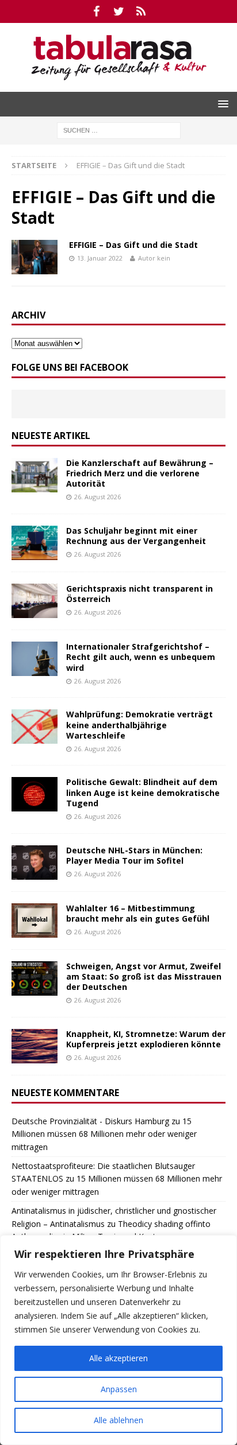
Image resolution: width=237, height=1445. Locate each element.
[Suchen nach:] (119, 129)
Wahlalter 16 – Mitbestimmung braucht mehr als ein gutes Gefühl (137, 913)
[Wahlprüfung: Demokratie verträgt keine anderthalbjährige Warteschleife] (35, 726)
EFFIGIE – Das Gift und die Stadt (133, 244)
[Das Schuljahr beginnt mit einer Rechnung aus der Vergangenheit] (35, 543)
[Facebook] (96, 11)
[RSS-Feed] (141, 11)
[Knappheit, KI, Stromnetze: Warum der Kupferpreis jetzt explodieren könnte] (35, 1046)
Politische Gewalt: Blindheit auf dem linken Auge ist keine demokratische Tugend (143, 792)
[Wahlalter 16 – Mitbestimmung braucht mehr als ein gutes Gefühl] (35, 920)
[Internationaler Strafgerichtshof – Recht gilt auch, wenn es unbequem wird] (35, 659)
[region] (118, 1340)
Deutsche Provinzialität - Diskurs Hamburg (90, 1121)
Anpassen (119, 1389)
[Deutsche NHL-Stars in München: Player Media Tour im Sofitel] (35, 862)
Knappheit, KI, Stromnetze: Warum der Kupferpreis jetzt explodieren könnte (145, 1039)
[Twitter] (119, 11)
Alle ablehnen (118, 1420)
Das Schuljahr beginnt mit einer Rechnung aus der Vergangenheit (136, 535)
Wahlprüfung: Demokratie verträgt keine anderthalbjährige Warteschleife (139, 724)
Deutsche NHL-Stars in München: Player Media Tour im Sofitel (134, 855)
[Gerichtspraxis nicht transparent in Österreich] (35, 601)
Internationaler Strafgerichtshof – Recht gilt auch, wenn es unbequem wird (140, 657)
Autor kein (154, 258)
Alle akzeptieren (118, 1358)
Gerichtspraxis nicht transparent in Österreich (139, 593)
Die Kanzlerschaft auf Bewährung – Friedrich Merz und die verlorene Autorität (139, 473)
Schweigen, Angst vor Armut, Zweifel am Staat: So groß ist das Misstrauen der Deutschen (143, 976)
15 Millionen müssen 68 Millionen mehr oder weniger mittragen (104, 1134)
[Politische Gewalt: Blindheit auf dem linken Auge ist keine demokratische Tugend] (35, 794)
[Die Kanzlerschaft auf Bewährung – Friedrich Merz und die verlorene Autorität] (35, 475)
